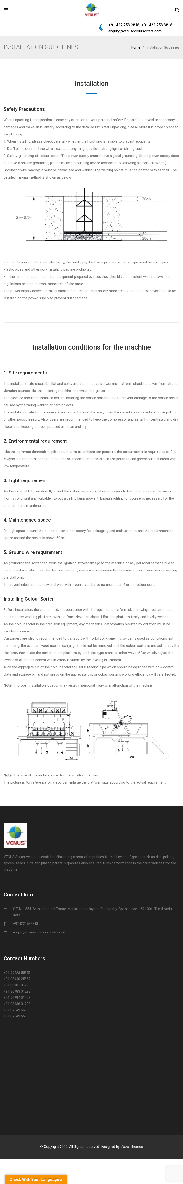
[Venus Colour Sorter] (91, 10)
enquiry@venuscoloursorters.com (135, 31)
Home (135, 47)
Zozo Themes (132, 1147)
